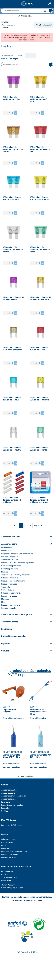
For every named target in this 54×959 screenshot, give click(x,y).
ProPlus (4, 845)
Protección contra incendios (12, 805)
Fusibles (4, 572)
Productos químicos (9, 584)
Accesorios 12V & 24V (9, 560)
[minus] (4, 113)
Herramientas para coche (11, 566)
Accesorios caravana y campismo (14, 796)
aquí (24, 38)
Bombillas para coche (9, 569)
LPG (3, 602)
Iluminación (5, 802)
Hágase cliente (7, 842)
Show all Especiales (38, 718)
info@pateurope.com (15, 888)
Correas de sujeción (8, 590)
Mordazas (5, 599)
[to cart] (15, 113)
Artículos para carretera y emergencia (15, 575)
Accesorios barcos (8, 799)
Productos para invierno (10, 605)
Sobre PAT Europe (8, 839)
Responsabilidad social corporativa (15, 851)
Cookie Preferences (8, 857)
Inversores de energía (9, 557)
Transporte (5, 587)
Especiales (5, 808)
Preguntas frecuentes (9, 854)
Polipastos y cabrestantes (11, 593)
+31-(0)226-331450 (11, 885)
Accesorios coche (8, 25)
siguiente (38, 525)
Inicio (6, 22)
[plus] (12, 113)
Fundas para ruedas (9, 596)
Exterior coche (6, 551)
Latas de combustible (9, 578)
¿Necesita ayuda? (45, 25)
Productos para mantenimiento (13, 581)
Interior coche (6, 548)
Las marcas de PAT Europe (11, 825)
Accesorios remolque (9, 790)
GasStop (4, 811)
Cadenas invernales (8, 608)
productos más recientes (30, 670)
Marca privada (7, 848)
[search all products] (51, 11)
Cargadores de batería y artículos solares (17, 554)
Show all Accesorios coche (13, 718)
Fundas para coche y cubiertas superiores (17, 563)
